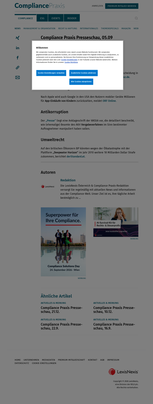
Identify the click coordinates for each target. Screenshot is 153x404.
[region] (77, 65)
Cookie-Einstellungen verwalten (51, 73)
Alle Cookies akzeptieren (81, 82)
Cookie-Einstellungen (69, 60)
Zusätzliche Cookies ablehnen (83, 73)
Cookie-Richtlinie (71, 62)
